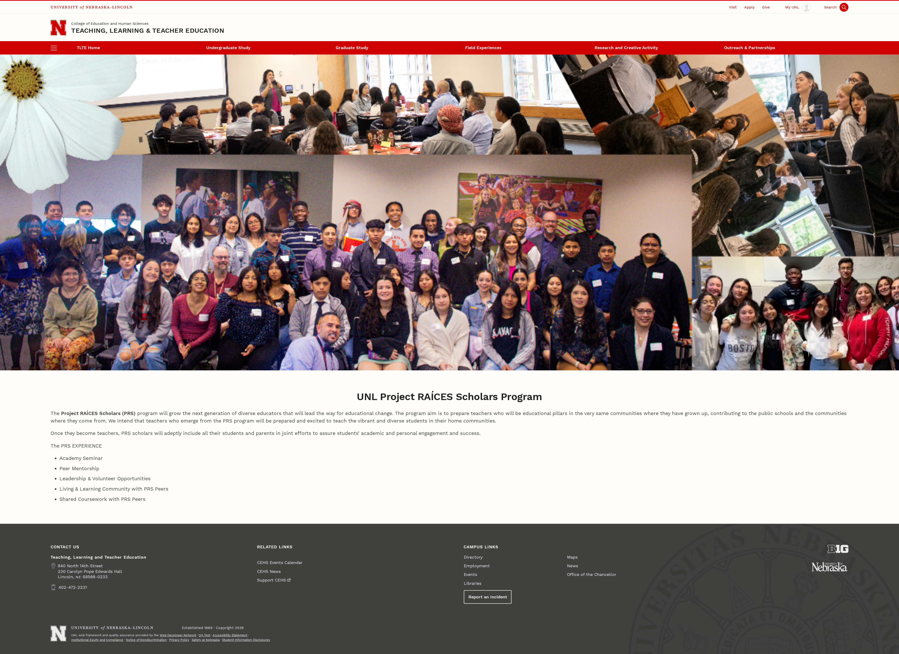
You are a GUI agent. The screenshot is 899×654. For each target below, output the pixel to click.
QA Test (204, 635)
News (572, 565)
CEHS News (269, 571)
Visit (733, 7)
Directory (473, 557)
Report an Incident (487, 596)
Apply (749, 7)
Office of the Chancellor (591, 574)
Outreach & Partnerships (749, 47)
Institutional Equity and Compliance (97, 640)
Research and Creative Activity (626, 47)
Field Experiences (483, 47)
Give (766, 7)
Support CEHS (271, 580)
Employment (477, 565)
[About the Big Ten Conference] (838, 549)
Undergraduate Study (228, 47)
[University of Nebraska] (829, 566)
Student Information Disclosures (246, 640)
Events (470, 574)
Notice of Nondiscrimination (146, 640)
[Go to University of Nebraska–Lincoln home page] (58, 28)
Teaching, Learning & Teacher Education (147, 30)
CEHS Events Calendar (279, 562)
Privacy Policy (179, 640)
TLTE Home (88, 47)
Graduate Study (352, 47)
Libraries (472, 583)
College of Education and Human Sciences (109, 23)
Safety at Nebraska (206, 640)
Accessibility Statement (230, 635)
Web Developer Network (178, 635)
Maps (572, 557)
